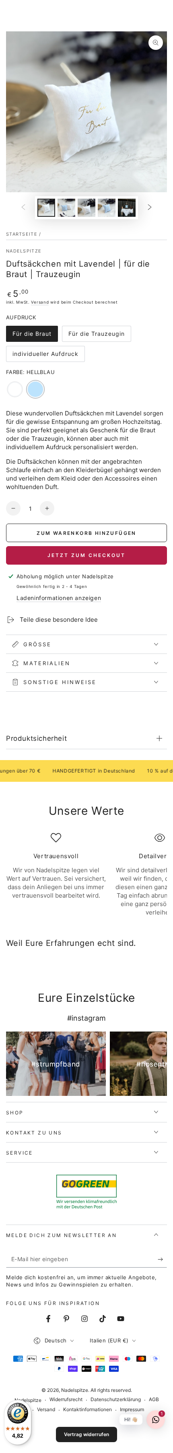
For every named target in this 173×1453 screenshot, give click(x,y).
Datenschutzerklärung (116, 1399)
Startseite (21, 234)
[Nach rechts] (150, 208)
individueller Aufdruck (45, 356)
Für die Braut (31, 336)
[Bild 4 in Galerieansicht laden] (106, 208)
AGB (154, 1399)
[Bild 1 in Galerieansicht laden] (46, 208)
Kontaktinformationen (87, 1409)
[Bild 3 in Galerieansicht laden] (86, 208)
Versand (40, 302)
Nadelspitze (23, 251)
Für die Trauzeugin (96, 336)
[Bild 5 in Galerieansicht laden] (127, 208)
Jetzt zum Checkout (86, 555)
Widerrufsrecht (65, 1399)
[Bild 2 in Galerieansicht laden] (66, 208)
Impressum (132, 1409)
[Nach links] (23, 208)
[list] (86, 874)
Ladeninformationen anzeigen (58, 597)
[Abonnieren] (162, 1259)
